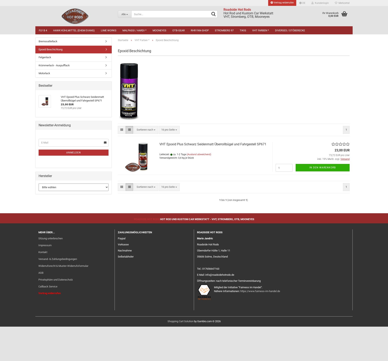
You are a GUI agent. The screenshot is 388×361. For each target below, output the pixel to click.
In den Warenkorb (322, 167)
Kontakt (42, 252)
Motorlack (44, 73)
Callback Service (47, 286)
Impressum (45, 245)
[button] (302, 3)
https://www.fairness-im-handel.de (260, 291)
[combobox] (146, 130)
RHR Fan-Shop (200, 30)
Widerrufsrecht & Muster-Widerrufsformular (63, 265)
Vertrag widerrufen (283, 2)
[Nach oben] (377, 355)
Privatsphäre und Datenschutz (55, 279)
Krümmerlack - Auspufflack (54, 65)
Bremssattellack (48, 41)
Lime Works (108, 30)
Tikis (243, 30)
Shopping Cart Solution (180, 321)
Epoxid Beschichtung (50, 49)
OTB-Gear (178, 30)
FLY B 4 (43, 30)
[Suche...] (213, 14)
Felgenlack (45, 57)
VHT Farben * (260, 30)
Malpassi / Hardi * (134, 30)
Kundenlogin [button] (321, 3)
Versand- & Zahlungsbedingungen (57, 259)
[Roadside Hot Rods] (75, 16)
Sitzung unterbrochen (50, 238)
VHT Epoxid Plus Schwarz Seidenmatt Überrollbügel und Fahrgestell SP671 (212, 144)
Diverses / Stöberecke (290, 30)
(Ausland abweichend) (199, 154)
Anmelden (73, 152)
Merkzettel (343, 3)
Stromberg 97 (224, 30)
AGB (40, 272)
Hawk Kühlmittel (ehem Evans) (74, 30)
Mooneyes (159, 30)
